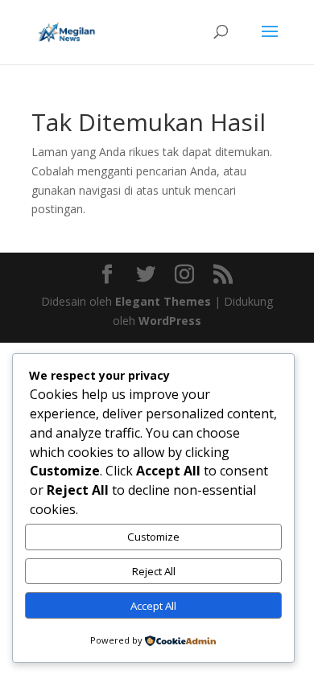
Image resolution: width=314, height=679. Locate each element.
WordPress (169, 320)
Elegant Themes (163, 301)
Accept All (153, 606)
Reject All (154, 571)
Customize (153, 536)
